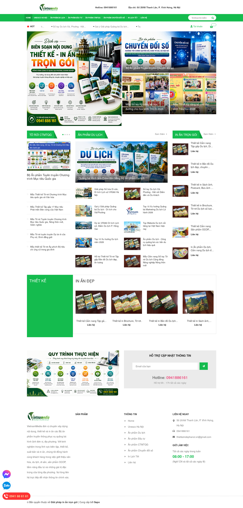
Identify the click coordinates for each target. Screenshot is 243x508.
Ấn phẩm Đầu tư (75, 18)
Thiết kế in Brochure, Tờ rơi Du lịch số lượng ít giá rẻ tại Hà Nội (202, 208)
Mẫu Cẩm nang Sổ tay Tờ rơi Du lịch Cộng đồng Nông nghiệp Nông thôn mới (155, 261)
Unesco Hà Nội (40, 18)
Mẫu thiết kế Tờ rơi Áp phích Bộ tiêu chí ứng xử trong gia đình (47, 248)
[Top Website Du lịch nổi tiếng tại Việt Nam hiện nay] (132, 226)
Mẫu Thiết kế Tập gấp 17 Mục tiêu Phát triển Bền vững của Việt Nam (46, 208)
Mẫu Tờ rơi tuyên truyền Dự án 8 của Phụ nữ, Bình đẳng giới (47, 236)
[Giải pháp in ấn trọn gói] (74, 78)
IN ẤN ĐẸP (85, 281)
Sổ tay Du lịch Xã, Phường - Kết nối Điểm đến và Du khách (154, 192)
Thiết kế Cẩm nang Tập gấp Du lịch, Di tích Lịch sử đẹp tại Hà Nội (202, 147)
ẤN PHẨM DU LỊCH (90, 134)
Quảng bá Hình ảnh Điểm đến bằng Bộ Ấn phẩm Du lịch (111, 178)
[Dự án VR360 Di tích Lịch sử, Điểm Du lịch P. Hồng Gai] (83, 225)
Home (28, 18)
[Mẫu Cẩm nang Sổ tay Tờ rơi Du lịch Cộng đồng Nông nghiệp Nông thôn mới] (132, 260)
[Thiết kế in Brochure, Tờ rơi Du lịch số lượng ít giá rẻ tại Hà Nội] (180, 212)
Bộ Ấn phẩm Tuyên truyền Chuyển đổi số (150, 68)
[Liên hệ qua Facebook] (6, 474)
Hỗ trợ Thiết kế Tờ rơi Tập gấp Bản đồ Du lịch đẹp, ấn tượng (106, 259)
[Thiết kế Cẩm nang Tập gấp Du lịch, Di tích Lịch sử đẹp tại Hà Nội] (180, 149)
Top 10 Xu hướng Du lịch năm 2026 (106, 240)
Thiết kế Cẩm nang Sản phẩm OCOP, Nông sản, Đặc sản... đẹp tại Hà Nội (202, 230)
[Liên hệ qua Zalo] (6, 486)
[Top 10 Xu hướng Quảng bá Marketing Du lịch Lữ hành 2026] (132, 210)
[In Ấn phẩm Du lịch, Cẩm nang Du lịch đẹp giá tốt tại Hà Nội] (180, 253)
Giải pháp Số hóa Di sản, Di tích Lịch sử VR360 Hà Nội (106, 192)
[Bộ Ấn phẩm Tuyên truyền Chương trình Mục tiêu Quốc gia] (49, 155)
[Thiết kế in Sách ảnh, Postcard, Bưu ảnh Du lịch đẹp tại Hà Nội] (180, 191)
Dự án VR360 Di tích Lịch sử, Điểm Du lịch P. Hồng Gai (106, 225)
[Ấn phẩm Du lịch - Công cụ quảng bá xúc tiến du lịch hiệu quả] (132, 243)
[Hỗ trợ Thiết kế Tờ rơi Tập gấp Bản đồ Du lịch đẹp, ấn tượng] (83, 260)
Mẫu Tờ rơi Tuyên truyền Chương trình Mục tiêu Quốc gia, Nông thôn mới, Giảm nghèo (48, 222)
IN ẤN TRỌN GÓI (186, 134)
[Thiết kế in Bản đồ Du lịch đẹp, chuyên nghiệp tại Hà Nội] (180, 170)
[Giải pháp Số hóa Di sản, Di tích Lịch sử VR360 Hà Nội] (83, 192)
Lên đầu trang (198, 502)
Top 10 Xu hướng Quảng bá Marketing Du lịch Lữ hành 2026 (154, 209)
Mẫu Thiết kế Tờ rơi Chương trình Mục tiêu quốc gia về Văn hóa (48, 196)
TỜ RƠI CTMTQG (40, 134)
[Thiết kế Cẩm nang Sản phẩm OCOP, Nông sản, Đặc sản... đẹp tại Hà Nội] (180, 232)
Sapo (97, 505)
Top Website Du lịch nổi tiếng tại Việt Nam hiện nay (154, 225)
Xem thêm (160, 134)
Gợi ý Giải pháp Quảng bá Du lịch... (107, 26)
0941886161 (110, 7)
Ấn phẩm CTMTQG (93, 18)
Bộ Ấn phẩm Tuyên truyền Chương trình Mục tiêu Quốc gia (48, 177)
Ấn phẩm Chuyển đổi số (114, 18)
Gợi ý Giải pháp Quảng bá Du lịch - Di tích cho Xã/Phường (105, 209)
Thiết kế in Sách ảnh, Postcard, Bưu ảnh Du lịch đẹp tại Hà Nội (202, 188)
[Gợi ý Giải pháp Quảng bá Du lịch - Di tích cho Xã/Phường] (83, 210)
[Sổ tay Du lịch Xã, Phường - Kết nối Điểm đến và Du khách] (132, 193)
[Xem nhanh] (91, 309)
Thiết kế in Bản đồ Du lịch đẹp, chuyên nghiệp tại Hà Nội (202, 167)
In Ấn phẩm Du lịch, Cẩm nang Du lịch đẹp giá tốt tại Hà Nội (202, 250)
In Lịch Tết (133, 18)
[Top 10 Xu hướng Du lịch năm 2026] (83, 242)
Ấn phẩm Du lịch (57, 18)
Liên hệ (144, 18)
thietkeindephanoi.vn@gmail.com (194, 440)
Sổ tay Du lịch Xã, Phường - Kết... (65, 26)
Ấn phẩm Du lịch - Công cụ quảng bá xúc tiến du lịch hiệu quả (154, 242)
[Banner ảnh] (73, 376)
